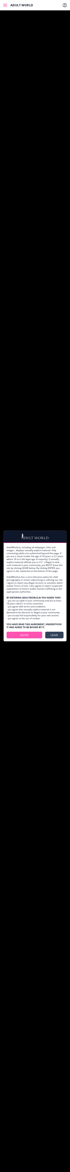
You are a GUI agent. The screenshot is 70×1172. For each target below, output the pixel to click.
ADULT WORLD (21, 5)
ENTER (24, 635)
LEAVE (54, 635)
